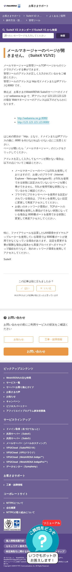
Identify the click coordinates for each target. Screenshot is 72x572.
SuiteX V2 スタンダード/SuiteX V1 (44, 16)
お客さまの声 (13, 392)
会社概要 (11, 507)
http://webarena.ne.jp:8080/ (32, 118)
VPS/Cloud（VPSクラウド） (21, 452)
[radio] (25, 288)
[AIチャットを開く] (44, 544)
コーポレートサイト (16, 493)
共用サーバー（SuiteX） (19, 433)
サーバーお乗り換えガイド (20, 387)
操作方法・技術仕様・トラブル (22, 20)
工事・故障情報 (14, 484)
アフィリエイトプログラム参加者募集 (26, 410)
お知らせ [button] (19, 339)
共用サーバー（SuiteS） (19, 438)
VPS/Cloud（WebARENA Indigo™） (25, 457)
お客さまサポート (39, 5)
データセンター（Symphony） (22, 466)
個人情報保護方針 (15, 540)
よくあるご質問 (57, 16)
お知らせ (11, 396)
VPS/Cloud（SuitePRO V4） (21, 447)
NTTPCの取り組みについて (20, 512)
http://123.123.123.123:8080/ (33, 122)
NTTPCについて (14, 503)
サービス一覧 (13, 382)
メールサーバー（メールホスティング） (27, 443)
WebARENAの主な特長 (18, 377)
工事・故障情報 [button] (53, 339)
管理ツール (34, 20)
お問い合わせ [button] (36, 351)
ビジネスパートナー (16, 406)
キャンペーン (13, 401)
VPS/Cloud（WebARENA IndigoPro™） (27, 462)
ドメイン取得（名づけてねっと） (23, 429)
